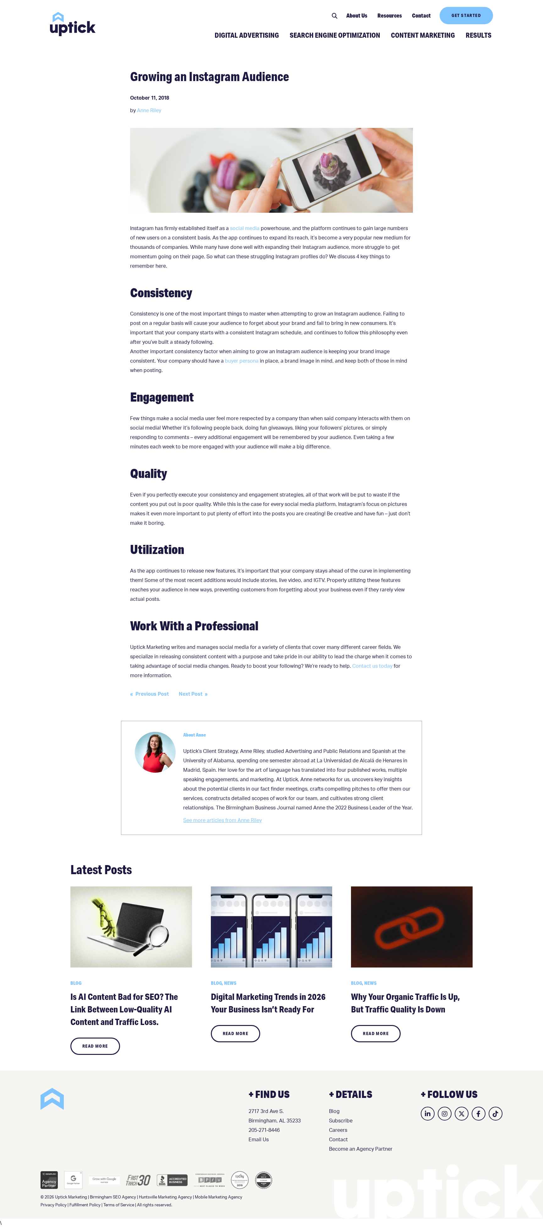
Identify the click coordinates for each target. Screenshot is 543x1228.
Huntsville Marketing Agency (165, 1197)
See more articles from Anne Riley (222, 820)
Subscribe (341, 1120)
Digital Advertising (247, 34)
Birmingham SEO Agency (113, 1197)
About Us (356, 15)
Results (478, 34)
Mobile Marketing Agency (218, 1197)
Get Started (466, 15)
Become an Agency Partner (360, 1149)
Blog (334, 1111)
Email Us (259, 1139)
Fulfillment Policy (85, 1205)
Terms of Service (118, 1205)
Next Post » (193, 694)
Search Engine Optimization (335, 34)
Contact (421, 15)
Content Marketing (423, 34)
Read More (95, 1046)
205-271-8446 (264, 1130)
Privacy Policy (54, 1205)
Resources (389, 15)
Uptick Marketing (73, 24)
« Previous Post (149, 694)
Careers (338, 1130)
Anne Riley (149, 110)
